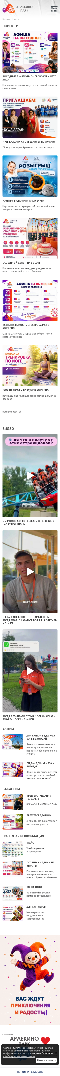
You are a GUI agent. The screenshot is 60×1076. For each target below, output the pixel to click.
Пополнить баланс (30, 1071)
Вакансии (11, 789)
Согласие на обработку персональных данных (28, 1054)
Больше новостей (11, 411)
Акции (8, 728)
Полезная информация (23, 836)
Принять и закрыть (46, 1060)
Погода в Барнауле (7, 1034)
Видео (8, 428)
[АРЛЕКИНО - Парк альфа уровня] (17, 8)
